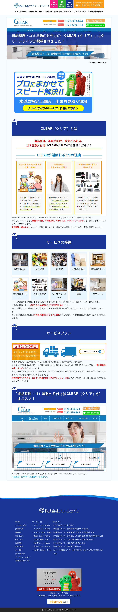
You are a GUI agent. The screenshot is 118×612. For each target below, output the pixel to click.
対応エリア (68, 11)
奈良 (83, 539)
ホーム (17, 11)
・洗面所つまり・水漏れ (41, 536)
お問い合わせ (20, 553)
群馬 (92, 532)
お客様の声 (48, 11)
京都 (76, 539)
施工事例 (38, 11)
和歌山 (91, 539)
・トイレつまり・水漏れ (41, 525)
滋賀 (87, 539)
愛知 (90, 536)
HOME (17, 521)
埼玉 (77, 532)
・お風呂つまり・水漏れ (41, 528)
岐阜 (94, 536)
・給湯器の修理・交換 (40, 539)
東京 (68, 532)
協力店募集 (19, 546)
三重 (101, 536)
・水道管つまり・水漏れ (41, 546)
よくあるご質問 (80, 11)
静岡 (97, 536)
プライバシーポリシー (23, 557)
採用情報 (91, 11)
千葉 (81, 532)
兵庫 (72, 539)
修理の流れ (58, 11)
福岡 (73, 550)
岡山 (68, 543)
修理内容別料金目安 (22, 560)
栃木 (88, 532)
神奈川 (73, 532)
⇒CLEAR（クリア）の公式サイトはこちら (30, 476)
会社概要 (99, 11)
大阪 (68, 539)
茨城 (85, 532)
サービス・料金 (28, 11)
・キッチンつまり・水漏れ (42, 532)
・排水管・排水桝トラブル (42, 550)
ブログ (55, 553)
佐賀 (77, 550)
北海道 (71, 525)
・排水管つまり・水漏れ (41, 543)
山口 (76, 543)
